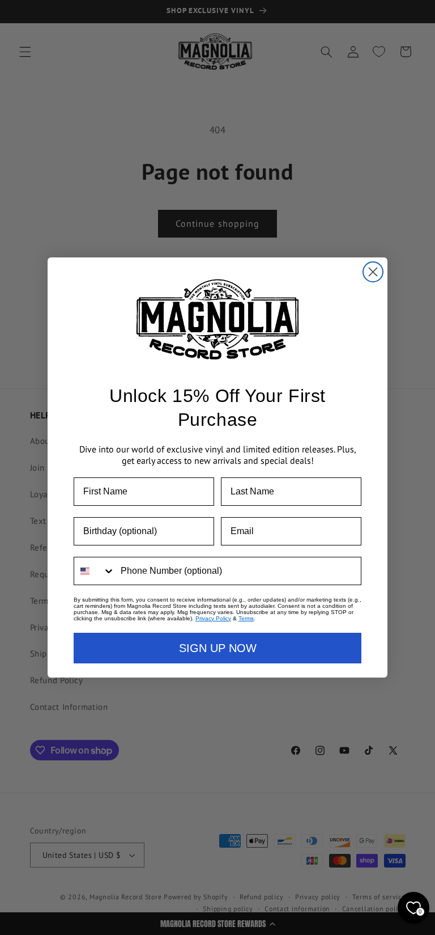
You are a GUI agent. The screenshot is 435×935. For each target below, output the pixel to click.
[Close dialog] (373, 272)
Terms (246, 618)
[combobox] (94, 571)
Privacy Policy (213, 618)
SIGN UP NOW (218, 648)
